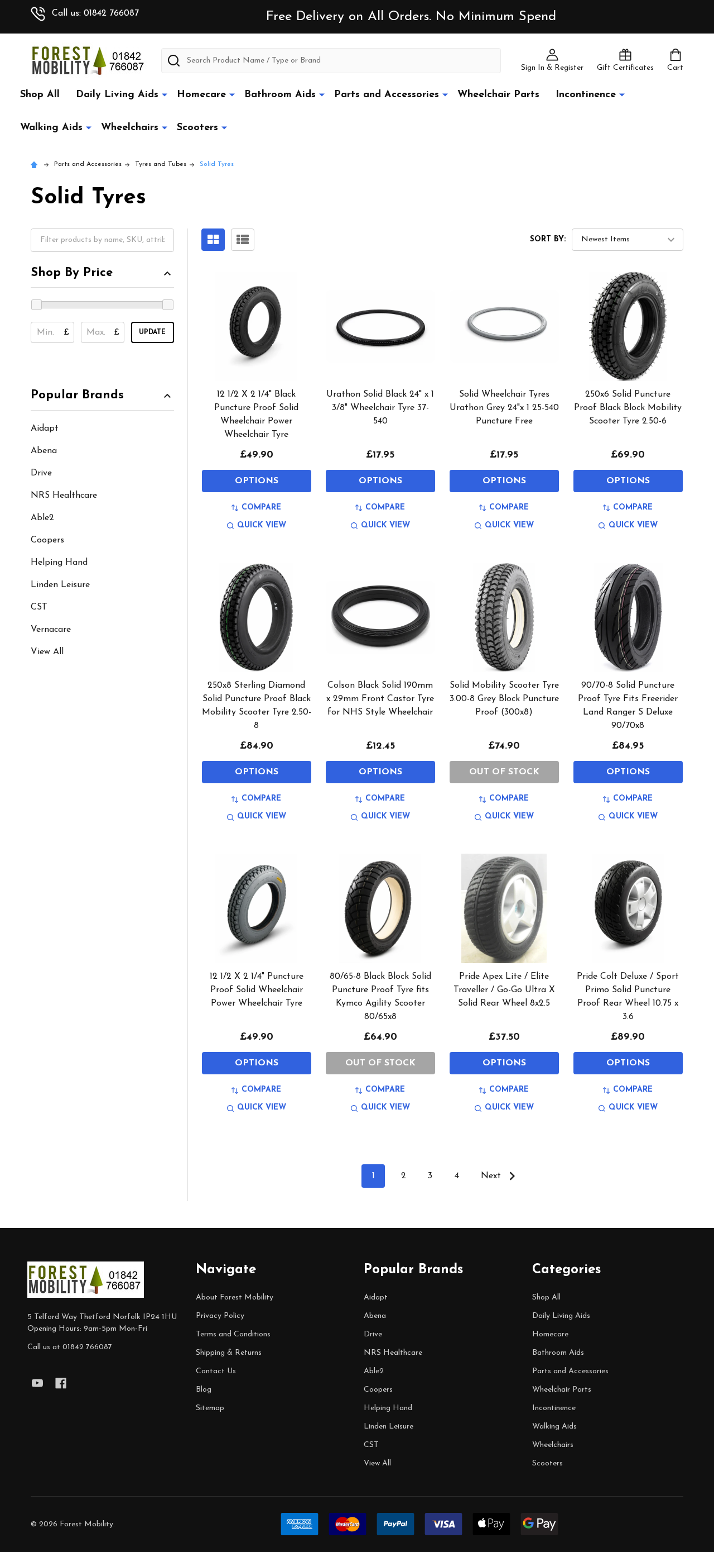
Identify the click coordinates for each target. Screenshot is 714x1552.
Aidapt (45, 428)
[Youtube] (37, 1383)
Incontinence (586, 95)
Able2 (42, 517)
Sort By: (548, 239)
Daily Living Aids (117, 95)
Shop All (40, 95)
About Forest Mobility (234, 1297)
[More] (164, 94)
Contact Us (216, 1371)
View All (47, 652)
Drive (41, 473)
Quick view (261, 525)
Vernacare (51, 629)
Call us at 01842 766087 (69, 1347)
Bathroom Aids (280, 95)
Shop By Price (72, 272)
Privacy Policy (220, 1316)
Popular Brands (77, 395)
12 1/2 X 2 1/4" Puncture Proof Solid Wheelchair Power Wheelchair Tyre (256, 990)
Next (492, 1176)
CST (39, 607)
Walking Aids (51, 128)
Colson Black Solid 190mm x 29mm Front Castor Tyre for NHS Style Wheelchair (380, 699)
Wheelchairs (129, 128)
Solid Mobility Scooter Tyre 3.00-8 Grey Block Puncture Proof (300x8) (504, 699)
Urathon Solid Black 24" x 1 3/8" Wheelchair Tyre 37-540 (380, 408)
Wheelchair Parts (498, 95)
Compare (261, 507)
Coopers (47, 540)
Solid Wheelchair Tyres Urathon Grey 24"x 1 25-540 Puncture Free (504, 408)
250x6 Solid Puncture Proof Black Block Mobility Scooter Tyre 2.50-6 (628, 408)
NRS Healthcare (64, 495)
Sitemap (210, 1408)
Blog (203, 1390)
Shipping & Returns (229, 1353)
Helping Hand (59, 562)
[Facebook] (61, 1383)
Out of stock (504, 772)
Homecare (201, 95)
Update (152, 332)
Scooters (197, 128)
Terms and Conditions (233, 1334)
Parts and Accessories (386, 95)
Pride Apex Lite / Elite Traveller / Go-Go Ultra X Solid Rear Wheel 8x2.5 (504, 990)
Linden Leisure (60, 584)
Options (256, 481)
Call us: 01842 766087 (95, 13)
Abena (44, 450)
